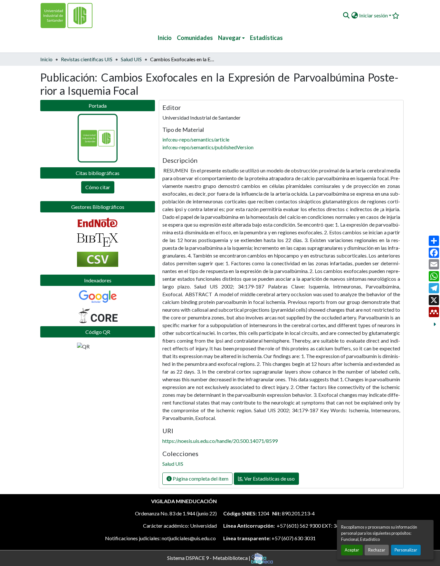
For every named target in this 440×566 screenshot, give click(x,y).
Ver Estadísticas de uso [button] (269, 478)
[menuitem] (231, 38)
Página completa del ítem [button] (200, 478)
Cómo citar (97, 187)
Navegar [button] (229, 37)
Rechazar (376, 549)
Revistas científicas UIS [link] (86, 59)
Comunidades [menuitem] (195, 37)
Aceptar (352, 549)
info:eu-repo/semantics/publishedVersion (207, 147)
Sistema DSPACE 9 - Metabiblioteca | (209, 557)
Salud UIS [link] (131, 59)
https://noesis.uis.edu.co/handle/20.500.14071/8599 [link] (220, 441)
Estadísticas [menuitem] (266, 37)
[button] (346, 15)
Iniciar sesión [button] (374, 15)
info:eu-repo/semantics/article (195, 139)
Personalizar (406, 549)
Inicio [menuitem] (165, 37)
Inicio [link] (46, 59)
